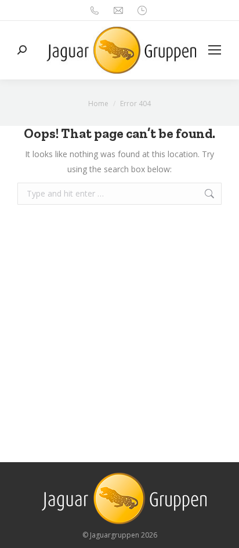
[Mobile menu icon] (215, 50)
